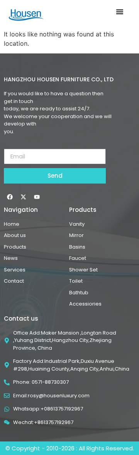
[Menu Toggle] (120, 11)
